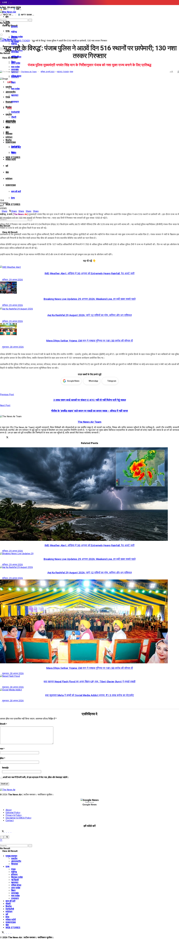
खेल (7, 172)
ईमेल (2, 758)
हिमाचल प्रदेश (17, 877)
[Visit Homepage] (8, 12)
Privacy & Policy (14, 815)
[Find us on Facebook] (5, 831)
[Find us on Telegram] (8, 831)
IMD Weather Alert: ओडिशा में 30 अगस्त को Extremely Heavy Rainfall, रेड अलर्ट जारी (89, 273)
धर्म (7, 166)
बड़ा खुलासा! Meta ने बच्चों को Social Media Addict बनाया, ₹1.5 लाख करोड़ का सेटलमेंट (89, 695)
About (9, 810)
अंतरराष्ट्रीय (11, 92)
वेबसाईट (5, 767)
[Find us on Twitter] (2, 831)
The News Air (6, 40)
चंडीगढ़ (14, 31)
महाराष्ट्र (14, 95)
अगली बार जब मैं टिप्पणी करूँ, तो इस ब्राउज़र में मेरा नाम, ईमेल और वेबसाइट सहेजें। (36, 777)
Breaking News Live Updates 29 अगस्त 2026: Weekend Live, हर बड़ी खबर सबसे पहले (90, 299)
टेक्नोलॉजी (15, 112)
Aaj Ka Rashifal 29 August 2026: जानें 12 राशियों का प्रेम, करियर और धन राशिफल (89, 315)
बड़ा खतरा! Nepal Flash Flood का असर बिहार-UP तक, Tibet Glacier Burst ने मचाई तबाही (89, 681)
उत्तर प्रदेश (15, 63)
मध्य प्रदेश (15, 88)
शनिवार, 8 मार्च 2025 (47, 72)
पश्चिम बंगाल (16, 76)
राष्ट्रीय (9, 114)
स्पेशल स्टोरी (11, 159)
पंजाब (8, 97)
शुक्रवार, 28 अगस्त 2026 (13, 347)
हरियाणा (14, 26)
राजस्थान (15, 101)
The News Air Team (29, 72)
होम (7, 16)
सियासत (9, 133)
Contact (10, 820)
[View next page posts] (3, 350)
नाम (2, 748)
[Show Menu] (1, 30)
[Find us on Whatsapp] (10, 831)
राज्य (7, 31)
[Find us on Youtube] (12, 831)
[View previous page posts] (1, 350)
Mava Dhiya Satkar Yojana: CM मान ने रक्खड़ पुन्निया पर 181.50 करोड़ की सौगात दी (89, 340)
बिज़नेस (9, 140)
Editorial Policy (13, 812)
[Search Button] (1, 17)
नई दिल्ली (15, 879)
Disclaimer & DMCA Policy (18, 818)
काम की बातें (16, 191)
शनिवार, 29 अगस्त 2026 (12, 279)
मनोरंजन (9, 137)
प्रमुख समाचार (11, 856)
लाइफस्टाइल (11, 142)
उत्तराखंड (15, 69)
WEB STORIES (13, 204)
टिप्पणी (3, 724)
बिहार (13, 82)
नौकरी (13, 117)
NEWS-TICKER (22, 40)
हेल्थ (13, 198)
